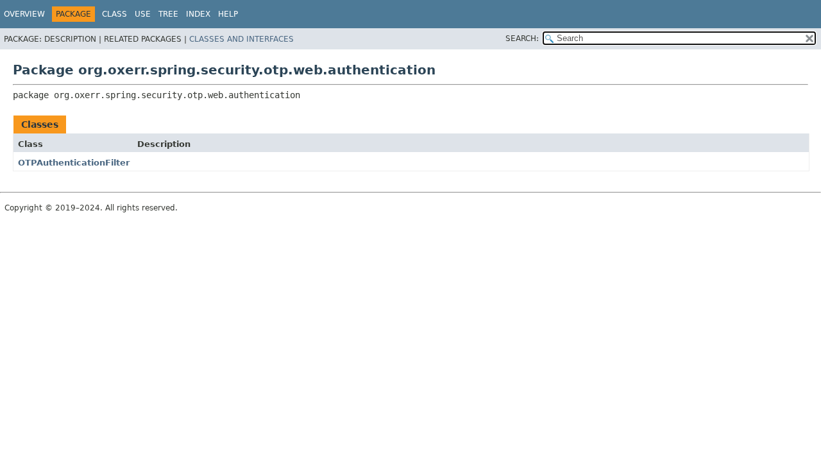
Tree (168, 14)
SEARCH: (522, 38)
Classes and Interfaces (241, 39)
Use (143, 14)
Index (198, 14)
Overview (24, 14)
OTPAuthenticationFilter (74, 162)
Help (228, 14)
